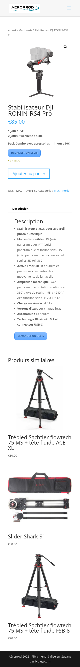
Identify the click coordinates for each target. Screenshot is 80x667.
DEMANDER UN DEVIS (24, 153)
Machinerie (25, 30)
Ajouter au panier (29, 173)
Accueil (12, 30)
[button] (65, 46)
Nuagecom (42, 661)
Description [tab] (20, 209)
